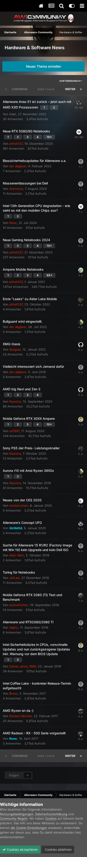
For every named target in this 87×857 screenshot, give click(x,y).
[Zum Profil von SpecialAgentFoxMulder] (80, 448)
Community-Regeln (14, 818)
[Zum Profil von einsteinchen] (80, 595)
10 (49, 245)
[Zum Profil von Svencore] (78, 132)
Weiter (70, 89)
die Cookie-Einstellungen (29, 828)
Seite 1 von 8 (46, 89)
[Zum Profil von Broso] (80, 684)
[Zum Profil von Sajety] (80, 622)
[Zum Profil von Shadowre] (78, 102)
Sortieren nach (70, 80)
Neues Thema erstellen (43, 66)
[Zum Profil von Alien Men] (80, 545)
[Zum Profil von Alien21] (80, 367)
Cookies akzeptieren (22, 849)
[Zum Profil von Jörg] (80, 161)
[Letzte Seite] (81, 89)
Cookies (51, 818)
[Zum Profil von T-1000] (80, 733)
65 (49, 275)
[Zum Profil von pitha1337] (80, 270)
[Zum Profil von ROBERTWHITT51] (80, 184)
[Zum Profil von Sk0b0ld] (80, 523)
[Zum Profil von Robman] (80, 299)
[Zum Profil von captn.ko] (80, 500)
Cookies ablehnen (58, 849)
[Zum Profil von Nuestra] (80, 344)
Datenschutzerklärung (51, 814)
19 (49, 137)
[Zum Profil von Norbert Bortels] (80, 711)
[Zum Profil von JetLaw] (80, 419)
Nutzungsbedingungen (16, 814)
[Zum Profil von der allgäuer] (80, 322)
